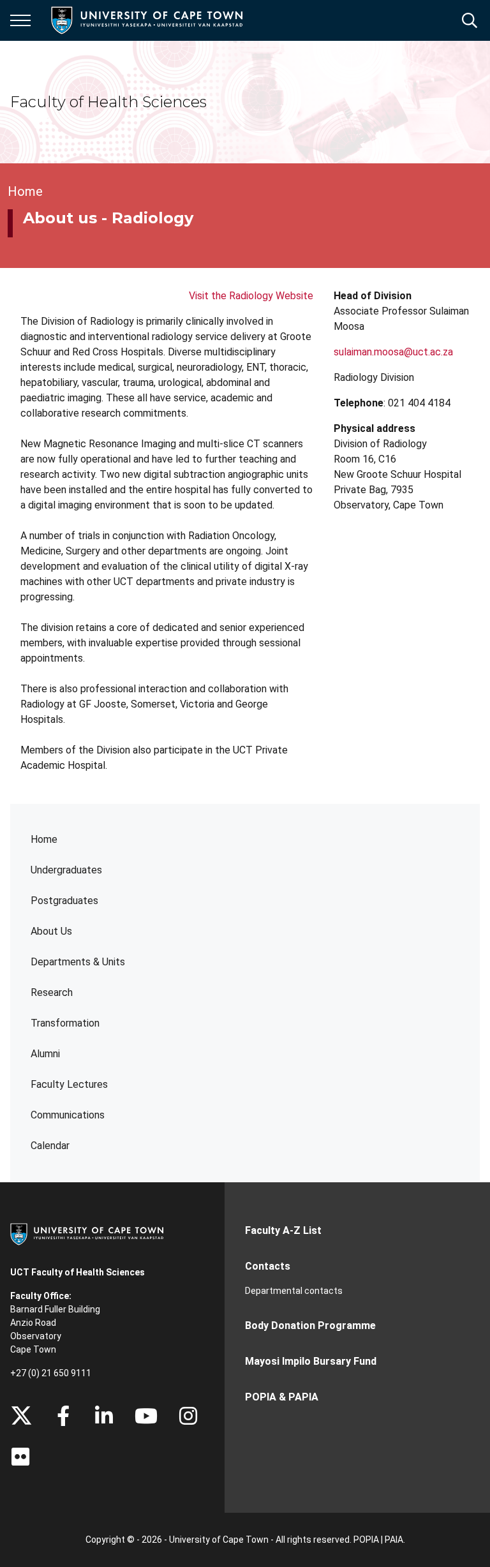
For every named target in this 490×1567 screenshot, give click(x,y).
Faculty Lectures (69, 1084)
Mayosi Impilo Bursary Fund (310, 1361)
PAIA (394, 1539)
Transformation (65, 1023)
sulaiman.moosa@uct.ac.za (393, 352)
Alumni (45, 1054)
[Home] (86, 1233)
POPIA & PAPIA (281, 1397)
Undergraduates (66, 870)
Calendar (50, 1146)
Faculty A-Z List (283, 1230)
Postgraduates (64, 901)
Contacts (267, 1266)
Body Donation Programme (310, 1325)
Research (52, 992)
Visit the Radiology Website (251, 296)
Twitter (21, 1415)
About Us (51, 931)
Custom (188, 1415)
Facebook (63, 1415)
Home (44, 839)
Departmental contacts (294, 1291)
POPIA (366, 1539)
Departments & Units (78, 962)
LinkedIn (104, 1415)
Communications (68, 1115)
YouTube (146, 1415)
